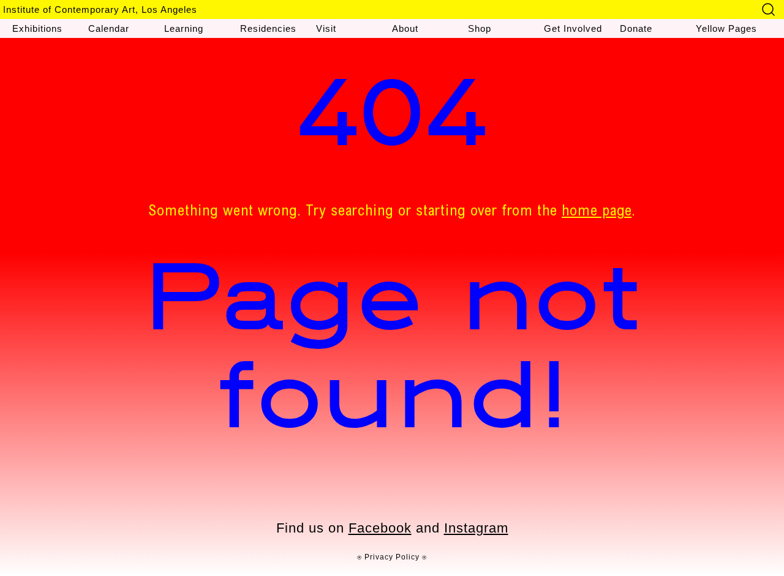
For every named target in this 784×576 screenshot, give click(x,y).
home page (596, 212)
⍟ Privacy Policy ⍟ (392, 557)
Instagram (476, 528)
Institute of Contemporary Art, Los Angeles (100, 9)
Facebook (380, 528)
